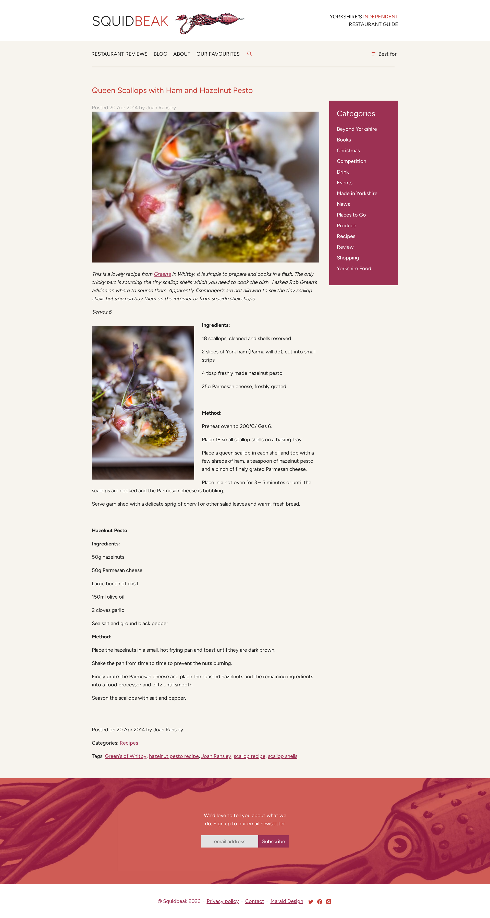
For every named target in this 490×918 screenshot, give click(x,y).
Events (344, 183)
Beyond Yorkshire (357, 129)
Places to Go (351, 215)
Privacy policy (223, 901)
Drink (343, 172)
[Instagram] (328, 901)
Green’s (162, 274)
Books (344, 140)
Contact (254, 901)
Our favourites (218, 54)
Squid (130, 21)
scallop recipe (249, 756)
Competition (351, 161)
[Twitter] (310, 901)
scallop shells (282, 756)
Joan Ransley (216, 756)
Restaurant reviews (119, 54)
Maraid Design (287, 901)
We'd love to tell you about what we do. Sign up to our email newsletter (245, 819)
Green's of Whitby (125, 756)
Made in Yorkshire (357, 193)
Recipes (129, 743)
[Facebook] (319, 901)
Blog (160, 54)
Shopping (348, 258)
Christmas (348, 150)
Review (345, 247)
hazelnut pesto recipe (174, 756)
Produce (346, 225)
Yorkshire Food (354, 268)
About (181, 54)
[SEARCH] (249, 57)
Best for (387, 54)
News (343, 204)
